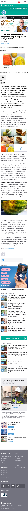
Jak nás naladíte (19, 456)
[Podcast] (1, 83)
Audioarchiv (18, 8)
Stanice (3, 460)
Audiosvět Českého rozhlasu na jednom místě (12, 289)
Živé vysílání (5, 282)
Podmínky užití (18, 505)
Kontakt (17, 465)
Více (24, 17)
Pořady (18, 17)
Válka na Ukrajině (6, 456)
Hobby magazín (5, 43)
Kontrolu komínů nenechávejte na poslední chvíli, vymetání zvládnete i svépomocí (17, 347)
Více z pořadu (6, 343)
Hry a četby (5, 269)
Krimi (3, 272)
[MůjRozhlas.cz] (3, 50)
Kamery (25, 8)
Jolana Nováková (4, 217)
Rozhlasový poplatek (20, 467)
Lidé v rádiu (18, 460)
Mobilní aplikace (5, 477)
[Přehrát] (3, 77)
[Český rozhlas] (5, 2)
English (3, 507)
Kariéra (17, 463)
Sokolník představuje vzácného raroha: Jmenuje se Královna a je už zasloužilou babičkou (17, 354)
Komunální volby (6, 458)
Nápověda (17, 458)
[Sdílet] (4, 83)
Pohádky (4, 276)
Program (11, 8)
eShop (3, 463)
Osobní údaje (10, 505)
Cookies (3, 505)
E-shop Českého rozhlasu (10, 377)
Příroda (3, 17)
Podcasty (4, 475)
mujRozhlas (4, 265)
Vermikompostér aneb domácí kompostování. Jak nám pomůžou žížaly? (17, 361)
